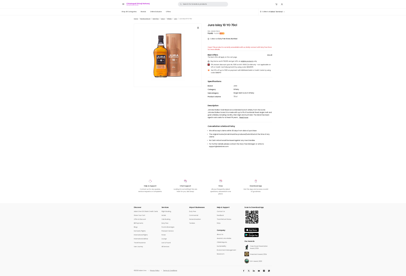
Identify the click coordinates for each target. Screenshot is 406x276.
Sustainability (221, 246)
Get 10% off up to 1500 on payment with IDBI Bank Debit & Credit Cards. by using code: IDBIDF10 (241, 71)
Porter (164, 235)
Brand (210, 86)
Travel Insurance (140, 243)
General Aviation (195, 219)
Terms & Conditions (170, 271)
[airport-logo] (138, 4)
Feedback (220, 215)
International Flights (141, 235)
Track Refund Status (224, 219)
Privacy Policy (154, 271)
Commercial (193, 215)
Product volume (214, 96)
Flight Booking (166, 211)
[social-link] (244, 271)
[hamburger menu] (123, 4)
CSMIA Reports (222, 242)
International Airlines (141, 239)
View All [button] (269, 55)
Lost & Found (166, 243)
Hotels (164, 215)
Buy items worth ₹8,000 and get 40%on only (234, 61)
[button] (276, 4)
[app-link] (251, 230)
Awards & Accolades (224, 238)
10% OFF (222, 33)
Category (212, 89)
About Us (220, 234)
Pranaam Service (168, 231)
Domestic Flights (140, 231)
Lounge (164, 239)
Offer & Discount (140, 219)
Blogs (135, 227)
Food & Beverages (168, 227)
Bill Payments (138, 223)
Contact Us (221, 211)
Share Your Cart (139, 215)
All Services (165, 246)
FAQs (218, 223)
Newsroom (220, 254)
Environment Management (226, 250)
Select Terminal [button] (276, 12)
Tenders (192, 223)
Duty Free (165, 223)
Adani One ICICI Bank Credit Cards (146, 211)
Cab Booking (166, 219)
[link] (203, 4)
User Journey (138, 246)
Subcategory (213, 93)
